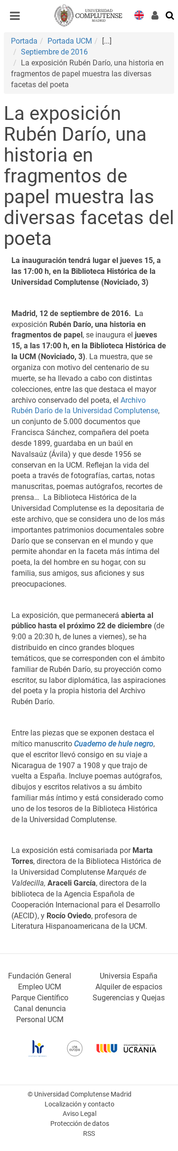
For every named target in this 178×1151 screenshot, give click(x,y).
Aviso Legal (79, 1114)
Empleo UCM (39, 986)
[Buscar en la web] (170, 15)
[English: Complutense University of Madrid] (139, 14)
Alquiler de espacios (128, 986)
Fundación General (39, 975)
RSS (89, 1134)
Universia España (129, 975)
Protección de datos (79, 1124)
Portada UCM (69, 40)
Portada (24, 40)
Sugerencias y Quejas (129, 997)
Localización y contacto (79, 1104)
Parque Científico (39, 997)
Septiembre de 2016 (54, 51)
